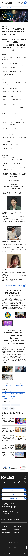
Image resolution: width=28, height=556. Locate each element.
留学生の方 (3, 529)
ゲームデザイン (6, 405)
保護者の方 (16, 529)
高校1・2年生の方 (18, 526)
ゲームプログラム (15, 405)
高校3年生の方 (4, 526)
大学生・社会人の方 (5, 532)
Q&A (15, 536)
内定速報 (12, 408)
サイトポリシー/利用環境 (6, 542)
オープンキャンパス (14, 490)
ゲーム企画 (5, 408)
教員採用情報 (17, 539)
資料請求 (14, 494)
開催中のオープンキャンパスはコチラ (14, 385)
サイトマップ (4, 539)
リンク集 (16, 542)
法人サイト (3, 536)
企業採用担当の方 (17, 532)
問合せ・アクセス (14, 498)
